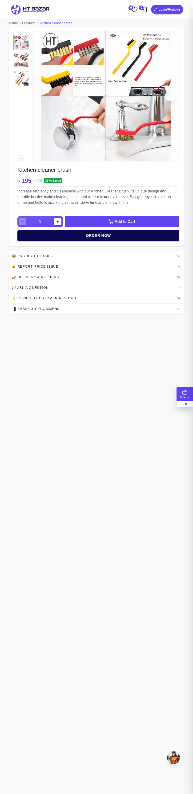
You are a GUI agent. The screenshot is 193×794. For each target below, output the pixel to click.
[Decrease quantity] (22, 221)
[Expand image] (41, 40)
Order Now (98, 236)
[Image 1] (21, 42)
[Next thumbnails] (21, 158)
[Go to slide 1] (102, 152)
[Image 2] (21, 60)
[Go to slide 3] (112, 152)
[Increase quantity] (57, 221)
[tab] (96, 256)
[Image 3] (21, 78)
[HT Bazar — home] (30, 9)
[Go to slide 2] (108, 152)
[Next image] (170, 96)
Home (13, 23)
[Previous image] (41, 96)
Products (28, 23)
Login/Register (169, 9)
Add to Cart (125, 221)
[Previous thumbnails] (21, 34)
